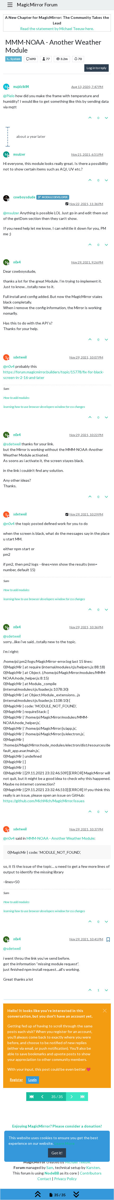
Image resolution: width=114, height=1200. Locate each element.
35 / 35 (57, 1096)
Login (32, 1080)
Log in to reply (96, 68)
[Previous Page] (42, 1096)
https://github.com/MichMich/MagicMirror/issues (44, 800)
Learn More (64, 1143)
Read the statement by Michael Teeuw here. (57, 28)
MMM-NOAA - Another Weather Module (60, 838)
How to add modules (16, 398)
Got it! (57, 1153)
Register (16, 1080)
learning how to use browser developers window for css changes (44, 407)
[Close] (105, 1010)
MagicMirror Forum (37, 4)
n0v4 (17, 262)
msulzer (19, 154)
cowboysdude (24, 197)
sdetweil (20, 357)
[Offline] (8, 197)
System (15, 59)
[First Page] (31, 1096)
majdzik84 (21, 87)
